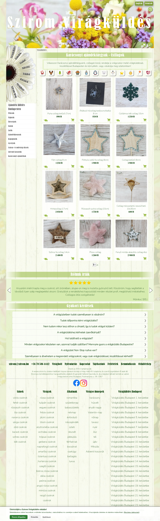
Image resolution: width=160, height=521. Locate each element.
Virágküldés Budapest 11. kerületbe (130, 446)
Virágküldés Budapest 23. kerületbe (130, 505)
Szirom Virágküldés (80, 23)
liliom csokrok (47, 422)
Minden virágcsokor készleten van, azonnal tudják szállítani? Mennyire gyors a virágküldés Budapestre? (79, 344)
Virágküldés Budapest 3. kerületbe (130, 407)
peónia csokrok (47, 480)
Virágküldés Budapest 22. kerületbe (130, 500)
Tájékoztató (99, 364)
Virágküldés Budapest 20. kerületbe (130, 490)
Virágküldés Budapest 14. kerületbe (130, 461)
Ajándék (18, 56)
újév (95, 441)
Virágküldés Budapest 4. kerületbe (130, 412)
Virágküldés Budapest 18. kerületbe (130, 480)
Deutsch (148, 3)
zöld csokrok (20, 427)
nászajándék (72, 422)
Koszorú (24, 80)
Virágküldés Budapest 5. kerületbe (130, 417)
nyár (95, 427)
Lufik (10, 130)
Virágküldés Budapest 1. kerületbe (130, 397)
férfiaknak (72, 441)
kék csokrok (20, 441)
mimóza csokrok (47, 490)
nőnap (95, 417)
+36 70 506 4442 (40, 364)
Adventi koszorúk (15, 152)
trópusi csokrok (47, 436)
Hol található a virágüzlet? (79, 338)
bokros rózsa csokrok (47, 471)
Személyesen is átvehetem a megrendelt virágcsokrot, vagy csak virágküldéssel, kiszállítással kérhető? (79, 356)
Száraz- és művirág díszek (18, 148)
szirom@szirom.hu (19, 364)
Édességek (12, 122)
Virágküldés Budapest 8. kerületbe (130, 432)
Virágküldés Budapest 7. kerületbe (130, 427)
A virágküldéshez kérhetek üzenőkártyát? (79, 332)
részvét (72, 432)
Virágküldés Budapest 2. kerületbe (130, 402)
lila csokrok (20, 412)
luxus (72, 461)
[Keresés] (150, 44)
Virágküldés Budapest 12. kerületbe (130, 451)
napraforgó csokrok (47, 446)
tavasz (95, 422)
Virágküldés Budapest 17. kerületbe (130, 476)
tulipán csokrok (47, 402)
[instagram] (83, 383)
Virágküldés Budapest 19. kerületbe (130, 485)
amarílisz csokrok (47, 451)
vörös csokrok (20, 397)
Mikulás (95, 446)
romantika (72, 397)
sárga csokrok (20, 422)
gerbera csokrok (47, 441)
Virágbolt (20, 87)
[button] (151, 290)
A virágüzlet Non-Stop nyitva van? (79, 350)
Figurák (11, 118)
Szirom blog (14, 92)
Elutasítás (34, 517)
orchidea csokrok (47, 432)
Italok (10, 126)
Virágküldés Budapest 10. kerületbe (130, 441)
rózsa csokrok (47, 397)
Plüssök (11, 113)
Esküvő (26, 74)
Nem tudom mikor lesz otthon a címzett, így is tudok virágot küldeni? (79, 326)
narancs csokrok (20, 417)
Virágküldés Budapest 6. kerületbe (130, 422)
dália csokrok (47, 476)
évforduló (72, 417)
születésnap (71, 402)
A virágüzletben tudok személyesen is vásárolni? (79, 314)
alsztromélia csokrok (47, 427)
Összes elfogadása (18, 517)
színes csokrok (20, 436)
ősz (95, 432)
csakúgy (72, 451)
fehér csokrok (20, 402)
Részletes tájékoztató (131, 512)
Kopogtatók (12, 139)
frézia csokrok (47, 412)
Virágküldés (42, 50)
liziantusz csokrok (47, 456)
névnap (72, 412)
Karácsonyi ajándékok (17, 156)
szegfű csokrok (47, 466)
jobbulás (71, 436)
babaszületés (72, 407)
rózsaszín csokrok (20, 407)
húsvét (95, 402)
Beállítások (47, 517)
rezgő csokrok (47, 495)
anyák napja (95, 407)
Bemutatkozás (128, 364)
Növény (26, 67)
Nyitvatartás (71, 364)
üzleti (72, 427)
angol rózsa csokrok (47, 485)
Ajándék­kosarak (14, 135)
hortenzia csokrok (47, 461)
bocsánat (72, 446)
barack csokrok (20, 432)
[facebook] (76, 383)
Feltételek (113, 364)
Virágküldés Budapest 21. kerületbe (130, 495)
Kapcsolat (85, 364)
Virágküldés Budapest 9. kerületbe (130, 436)
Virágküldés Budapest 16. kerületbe (130, 471)
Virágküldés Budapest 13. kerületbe (130, 456)
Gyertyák (11, 143)
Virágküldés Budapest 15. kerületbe (130, 466)
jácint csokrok (47, 417)
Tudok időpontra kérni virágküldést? (79, 320)
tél (95, 436)
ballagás (72, 456)
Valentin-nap (95, 412)
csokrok (47, 500)
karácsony (95, 397)
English (139, 3)
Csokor (22, 61)
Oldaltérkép (144, 364)
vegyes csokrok (47, 407)
